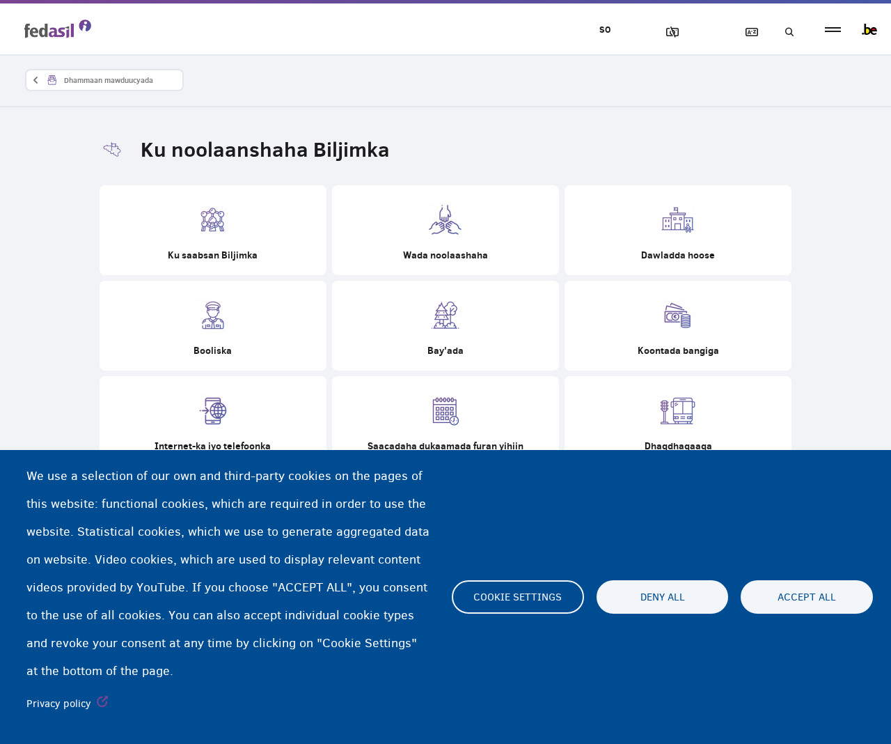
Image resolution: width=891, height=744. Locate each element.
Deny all (662, 597)
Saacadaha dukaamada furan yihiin (445, 421)
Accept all (807, 597)
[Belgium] (869, 29)
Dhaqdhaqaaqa (678, 421)
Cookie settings (517, 597)
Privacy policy (58, 704)
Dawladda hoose (678, 230)
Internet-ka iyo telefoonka (213, 421)
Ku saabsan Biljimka (213, 230)
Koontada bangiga (678, 326)
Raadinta (785, 32)
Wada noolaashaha (445, 230)
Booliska (213, 326)
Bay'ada (445, 326)
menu (833, 29)
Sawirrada (666, 32)
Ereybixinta (745, 32)
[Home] (57, 29)
